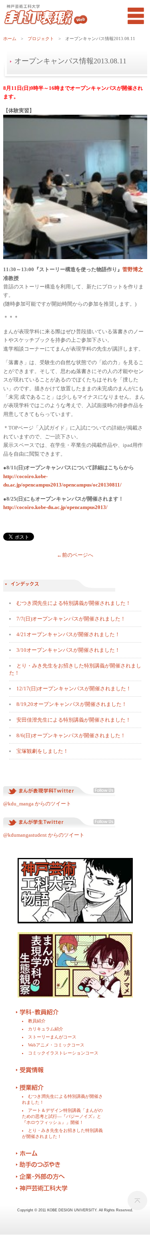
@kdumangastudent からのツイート (44, 835)
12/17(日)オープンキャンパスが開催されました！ (73, 688)
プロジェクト (41, 38)
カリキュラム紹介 (45, 1028)
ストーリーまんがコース (52, 1036)
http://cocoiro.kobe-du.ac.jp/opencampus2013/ (55, 507)
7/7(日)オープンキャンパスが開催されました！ (71, 619)
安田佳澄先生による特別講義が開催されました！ (73, 720)
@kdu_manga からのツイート (37, 804)
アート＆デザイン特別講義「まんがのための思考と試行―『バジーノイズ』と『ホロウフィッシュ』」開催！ (62, 1116)
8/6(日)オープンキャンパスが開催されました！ (71, 735)
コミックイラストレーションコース (63, 1052)
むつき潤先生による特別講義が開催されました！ (73, 603)
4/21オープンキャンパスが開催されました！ (68, 634)
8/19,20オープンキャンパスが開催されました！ (71, 704)
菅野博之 (132, 269)
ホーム (9, 38)
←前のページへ (75, 555)
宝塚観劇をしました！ (42, 751)
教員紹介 (37, 1020)
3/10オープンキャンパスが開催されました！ (68, 650)
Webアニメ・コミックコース (56, 1044)
